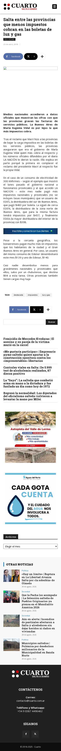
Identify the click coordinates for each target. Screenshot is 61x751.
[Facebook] (26, 734)
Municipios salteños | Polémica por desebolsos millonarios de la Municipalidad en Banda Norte (38, 649)
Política (25, 570)
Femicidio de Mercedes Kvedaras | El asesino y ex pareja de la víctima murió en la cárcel (28, 342)
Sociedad (9, 39)
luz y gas (46, 295)
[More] (42, 56)
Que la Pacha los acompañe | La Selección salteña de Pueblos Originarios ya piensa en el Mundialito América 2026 (39, 601)
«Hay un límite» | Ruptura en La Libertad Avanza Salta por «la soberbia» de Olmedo (38, 578)
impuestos (32, 295)
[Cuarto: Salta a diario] (22, 6)
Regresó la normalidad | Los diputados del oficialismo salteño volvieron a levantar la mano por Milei (30, 396)
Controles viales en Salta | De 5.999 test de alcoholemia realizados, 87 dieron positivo (27, 370)
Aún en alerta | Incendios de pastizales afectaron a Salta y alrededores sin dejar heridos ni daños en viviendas (38, 625)
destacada (18, 295)
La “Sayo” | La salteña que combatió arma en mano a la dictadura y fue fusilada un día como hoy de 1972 (28, 383)
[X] (35, 734)
